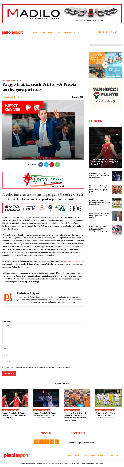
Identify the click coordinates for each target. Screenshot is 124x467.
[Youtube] (52, 441)
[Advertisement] (43, 61)
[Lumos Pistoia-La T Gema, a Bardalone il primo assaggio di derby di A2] (105, 147)
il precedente (93, 219)
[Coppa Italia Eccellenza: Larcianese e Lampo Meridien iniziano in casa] (117, 203)
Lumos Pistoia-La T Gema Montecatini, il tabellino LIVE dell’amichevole (99, 175)
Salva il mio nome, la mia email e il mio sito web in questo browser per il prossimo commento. (38, 368)
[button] (108, 32)
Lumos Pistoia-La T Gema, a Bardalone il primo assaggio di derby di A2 (104, 162)
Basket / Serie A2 (11, 410)
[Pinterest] (51, 164)
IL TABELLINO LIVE (94, 178)
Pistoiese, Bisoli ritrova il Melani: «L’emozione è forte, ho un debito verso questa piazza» (99, 189)
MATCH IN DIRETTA (95, 233)
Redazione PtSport (11, 97)
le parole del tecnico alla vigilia (98, 193)
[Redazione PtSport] (8, 297)
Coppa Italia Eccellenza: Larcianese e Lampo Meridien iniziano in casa (99, 202)
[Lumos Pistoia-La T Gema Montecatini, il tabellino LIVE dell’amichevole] (117, 176)
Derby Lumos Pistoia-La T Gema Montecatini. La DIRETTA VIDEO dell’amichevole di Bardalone (99, 229)
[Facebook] (40, 164)
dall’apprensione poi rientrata (72, 261)
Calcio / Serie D (72, 410)
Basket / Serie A (11, 80)
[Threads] (57, 441)
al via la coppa (93, 205)
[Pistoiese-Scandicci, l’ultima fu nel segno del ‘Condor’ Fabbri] (117, 216)
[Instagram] (41, 441)
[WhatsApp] (57, 164)
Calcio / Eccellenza (105, 410)
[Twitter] (46, 164)
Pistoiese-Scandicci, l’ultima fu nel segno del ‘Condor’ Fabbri (99, 215)
